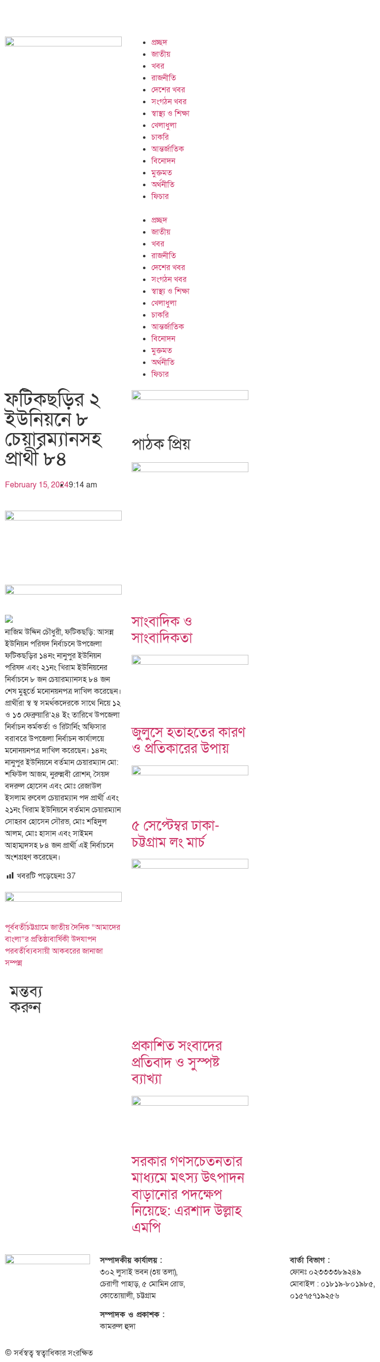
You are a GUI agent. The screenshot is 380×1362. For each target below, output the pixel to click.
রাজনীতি (163, 78)
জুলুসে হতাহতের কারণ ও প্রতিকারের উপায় (188, 741)
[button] (253, 208)
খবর (157, 66)
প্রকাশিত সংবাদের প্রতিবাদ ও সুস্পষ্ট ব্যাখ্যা (177, 1062)
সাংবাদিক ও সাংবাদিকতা (162, 630)
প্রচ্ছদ (159, 42)
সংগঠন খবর (169, 101)
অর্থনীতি (163, 184)
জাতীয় (160, 54)
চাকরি (160, 137)
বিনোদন (163, 161)
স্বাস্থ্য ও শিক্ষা (170, 113)
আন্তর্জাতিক (167, 149)
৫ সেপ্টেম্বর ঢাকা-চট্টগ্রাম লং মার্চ (175, 834)
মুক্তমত (161, 172)
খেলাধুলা (164, 125)
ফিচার (160, 196)
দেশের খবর (168, 89)
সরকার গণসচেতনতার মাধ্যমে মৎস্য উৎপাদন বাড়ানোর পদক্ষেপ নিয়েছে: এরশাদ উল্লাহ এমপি (188, 1195)
